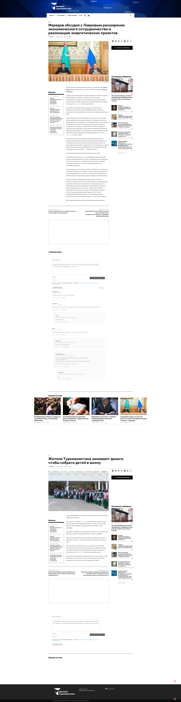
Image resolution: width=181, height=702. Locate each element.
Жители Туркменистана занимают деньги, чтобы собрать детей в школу (62, 212)
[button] (130, 15)
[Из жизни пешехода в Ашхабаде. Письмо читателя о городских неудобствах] (114, 134)
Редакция (51, 36)
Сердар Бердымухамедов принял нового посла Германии (55, 110)
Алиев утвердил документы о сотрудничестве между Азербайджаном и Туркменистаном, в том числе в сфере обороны (125, 145)
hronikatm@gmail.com (90, 690)
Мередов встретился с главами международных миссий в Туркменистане (104, 418)
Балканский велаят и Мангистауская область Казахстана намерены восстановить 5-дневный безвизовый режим (97, 213)
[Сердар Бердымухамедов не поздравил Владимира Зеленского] (114, 108)
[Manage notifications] (175, 699)
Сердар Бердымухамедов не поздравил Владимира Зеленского (56, 100)
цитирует (68, 135)
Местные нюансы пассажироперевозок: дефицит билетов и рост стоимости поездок (56, 119)
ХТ (50, 96)
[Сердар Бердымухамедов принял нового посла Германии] (114, 117)
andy (62, 342)
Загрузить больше (121, 153)
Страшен (63, 317)
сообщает (78, 104)
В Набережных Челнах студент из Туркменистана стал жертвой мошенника (47, 418)
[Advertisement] (78, 232)
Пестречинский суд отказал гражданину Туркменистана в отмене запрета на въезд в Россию (122, 98)
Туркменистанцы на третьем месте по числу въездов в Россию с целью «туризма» (133, 418)
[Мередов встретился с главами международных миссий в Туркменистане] (105, 406)
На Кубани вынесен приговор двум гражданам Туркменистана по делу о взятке (75, 418)
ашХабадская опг (68, 374)
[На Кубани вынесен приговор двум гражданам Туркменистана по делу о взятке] (76, 406)
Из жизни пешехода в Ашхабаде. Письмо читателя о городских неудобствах (56, 129)
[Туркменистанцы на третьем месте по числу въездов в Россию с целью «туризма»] (133, 406)
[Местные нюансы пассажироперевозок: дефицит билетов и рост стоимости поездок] (114, 125)
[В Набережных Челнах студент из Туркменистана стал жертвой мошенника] (47, 406)
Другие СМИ (52, 125)
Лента (51, 106)
